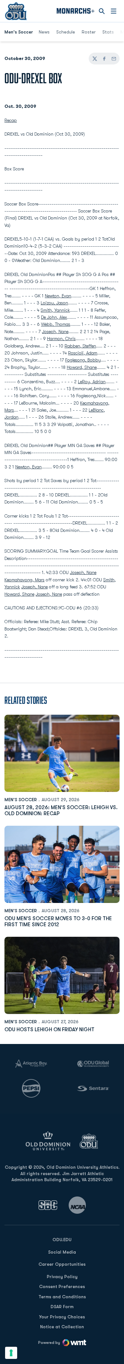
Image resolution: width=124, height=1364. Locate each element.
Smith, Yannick (55, 310)
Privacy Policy (62, 1276)
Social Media (62, 1252)
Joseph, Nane (55, 331)
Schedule (65, 31)
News (44, 31)
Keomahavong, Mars (24, 579)
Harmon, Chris (61, 338)
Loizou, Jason (54, 302)
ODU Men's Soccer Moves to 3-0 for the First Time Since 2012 (58, 922)
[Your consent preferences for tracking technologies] (11, 1353)
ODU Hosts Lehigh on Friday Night (49, 1029)
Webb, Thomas (55, 324)
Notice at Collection (62, 1326)
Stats (108, 31)
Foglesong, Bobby (83, 359)
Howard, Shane (82, 367)
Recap (10, 120)
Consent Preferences (62, 1286)
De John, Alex (54, 317)
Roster (89, 31)
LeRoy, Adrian (92, 381)
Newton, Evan (58, 295)
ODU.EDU (62, 1239)
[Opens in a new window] (48, 1205)
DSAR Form (62, 1306)
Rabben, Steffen (80, 345)
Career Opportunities (62, 1264)
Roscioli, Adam (82, 352)
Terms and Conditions (62, 1296)
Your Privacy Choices (62, 1316)
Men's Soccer (20, 799)
